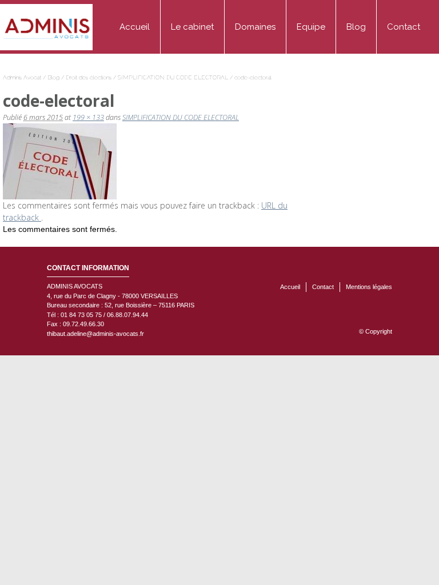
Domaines (255, 27)
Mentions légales (369, 286)
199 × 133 (88, 117)
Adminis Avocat (22, 77)
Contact (403, 27)
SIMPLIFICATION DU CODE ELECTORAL (173, 77)
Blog (356, 27)
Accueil (134, 27)
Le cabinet (192, 27)
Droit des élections (88, 77)
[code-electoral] (60, 160)
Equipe (311, 27)
